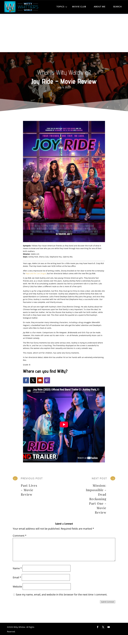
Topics (60, 7)
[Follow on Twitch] (47, 380)
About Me (99, 7)
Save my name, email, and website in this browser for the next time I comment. (61, 594)
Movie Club (79, 7)
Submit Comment (107, 602)
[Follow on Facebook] (26, 380)
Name (17, 568)
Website (17, 586)
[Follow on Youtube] (40, 380)
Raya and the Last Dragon (36, 273)
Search (117, 7)
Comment (19, 535)
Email (17, 577)
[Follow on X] (33, 380)
